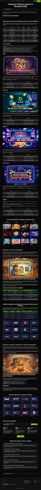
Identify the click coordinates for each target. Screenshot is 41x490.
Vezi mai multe (20, 436)
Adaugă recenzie (34, 424)
